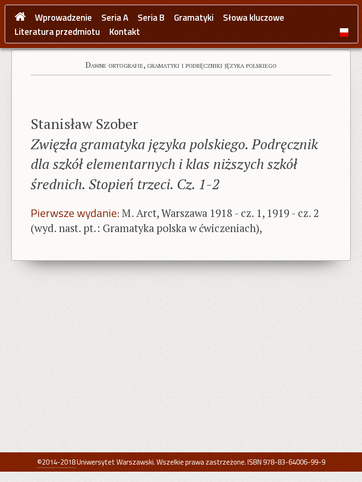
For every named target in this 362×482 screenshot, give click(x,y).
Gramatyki (194, 17)
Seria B (151, 17)
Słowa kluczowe (253, 17)
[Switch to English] (344, 31)
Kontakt (124, 31)
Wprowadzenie (63, 17)
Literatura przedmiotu (57, 31)
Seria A (114, 17)
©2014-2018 (56, 462)
